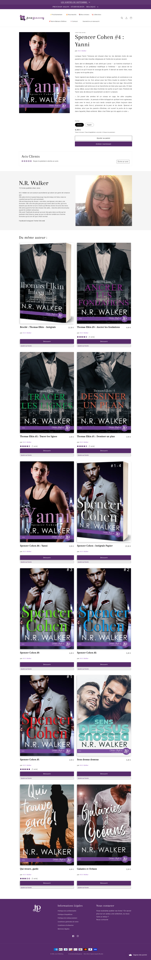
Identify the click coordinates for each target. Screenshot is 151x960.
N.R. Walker (82, 51)
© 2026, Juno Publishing (56, 953)
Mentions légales (63, 929)
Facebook (22, 221)
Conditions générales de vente (68, 922)
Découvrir (47, 341)
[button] (122, 18)
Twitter (36, 221)
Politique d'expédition (65, 914)
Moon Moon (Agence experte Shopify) (93, 953)
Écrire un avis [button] (123, 162)
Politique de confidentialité (67, 911)
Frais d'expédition (90, 132)
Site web (42, 221)
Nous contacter (102, 920)
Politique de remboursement (67, 918)
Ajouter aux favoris (26, 346)
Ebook (79, 125)
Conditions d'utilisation (66, 925)
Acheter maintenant (103, 144)
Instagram (29, 221)
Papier (89, 125)
